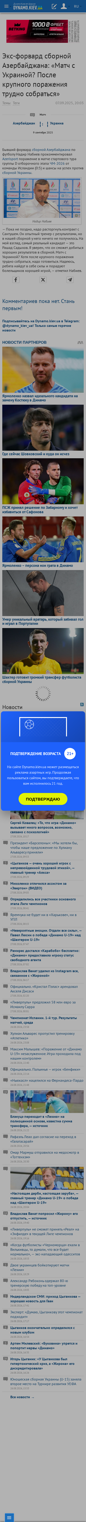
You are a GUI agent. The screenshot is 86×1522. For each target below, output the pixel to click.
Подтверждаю (43, 799)
